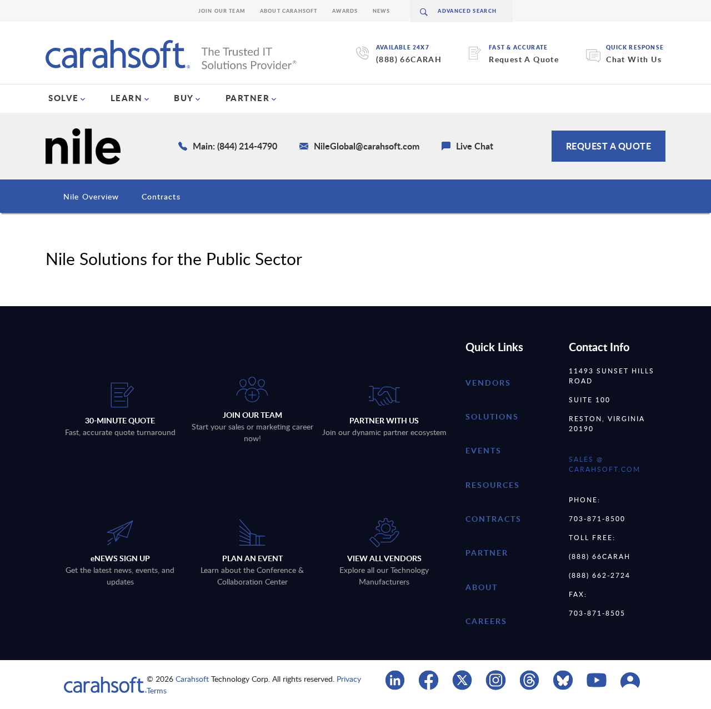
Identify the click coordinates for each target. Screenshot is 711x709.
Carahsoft (192, 678)
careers (486, 621)
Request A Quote (524, 59)
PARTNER (248, 98)
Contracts (161, 196)
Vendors (488, 382)
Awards (345, 10)
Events (483, 450)
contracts (493, 518)
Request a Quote (609, 145)
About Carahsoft (289, 10)
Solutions (492, 416)
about (481, 587)
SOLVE (63, 98)
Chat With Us (634, 59)
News (381, 10)
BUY (184, 98)
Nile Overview (91, 196)
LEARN (127, 98)
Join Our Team (222, 10)
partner (486, 552)
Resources (492, 485)
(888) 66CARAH (409, 59)
